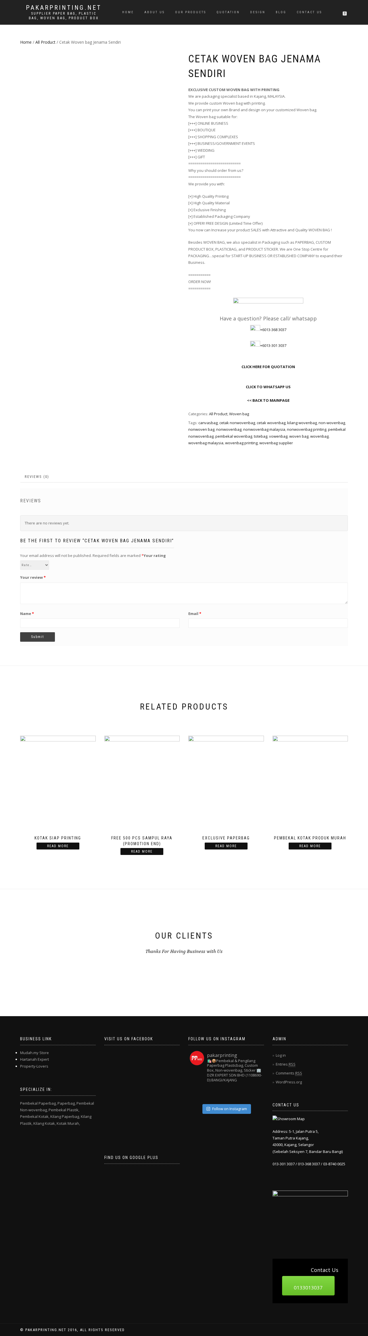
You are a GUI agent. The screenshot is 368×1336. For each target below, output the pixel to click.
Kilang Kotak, (44, 1123)
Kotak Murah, (68, 1123)
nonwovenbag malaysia (264, 429)
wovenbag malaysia (205, 442)
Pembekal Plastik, (64, 1109)
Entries (286, 1064)
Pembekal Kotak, (34, 1116)
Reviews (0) (37, 476)
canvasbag (208, 422)
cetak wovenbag (271, 422)
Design (257, 12)
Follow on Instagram (229, 1108)
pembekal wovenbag (233, 436)
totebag (260, 436)
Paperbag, (66, 1103)
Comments (289, 1073)
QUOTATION (228, 12)
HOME (128, 12)
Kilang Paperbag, (65, 1116)
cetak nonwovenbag (237, 422)
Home (26, 42)
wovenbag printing (241, 442)
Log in (281, 1055)
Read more (58, 846)
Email (194, 613)
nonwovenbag (228, 429)
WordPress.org (289, 1082)
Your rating (154, 555)
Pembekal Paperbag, (38, 1103)
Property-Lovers (34, 1066)
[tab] (37, 477)
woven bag (298, 436)
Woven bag (239, 413)
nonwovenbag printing (306, 429)
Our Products (190, 12)
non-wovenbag (332, 422)
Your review (33, 577)
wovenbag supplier (276, 442)
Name (27, 613)
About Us (154, 12)
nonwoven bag (201, 429)
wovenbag (319, 436)
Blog (281, 12)
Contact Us (309, 12)
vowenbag (278, 436)
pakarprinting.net (63, 7)
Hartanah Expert (34, 1059)
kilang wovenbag (302, 422)
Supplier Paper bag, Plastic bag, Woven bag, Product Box (64, 15)
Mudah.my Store (34, 1052)
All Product (45, 42)
